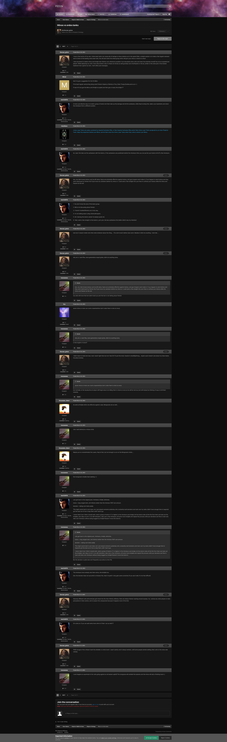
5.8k (64, 296)
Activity (101, 14)
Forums (61, 14)
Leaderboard (125, 14)
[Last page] (67, 46)
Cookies (66, 732)
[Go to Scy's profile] (64, 312)
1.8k (65, 419)
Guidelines (113, 14)
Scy (64, 304)
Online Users (91, 14)
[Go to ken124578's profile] (64, 108)
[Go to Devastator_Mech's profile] (64, 409)
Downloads (71, 14)
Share (153, 31)
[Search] (170, 6)
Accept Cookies (152, 738)
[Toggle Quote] (76, 283)
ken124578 (64, 99)
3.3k (64, 118)
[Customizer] (170, 14)
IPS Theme (58, 730)
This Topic (163, 6)
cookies (66, 738)
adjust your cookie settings (108, 738)
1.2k (65, 95)
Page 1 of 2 (74, 46)
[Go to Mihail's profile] (64, 85)
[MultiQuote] (74, 73)
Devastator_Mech (64, 400)
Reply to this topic (162, 38)
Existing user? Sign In (153, 14)
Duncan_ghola (68, 30)
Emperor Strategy (78, 32)
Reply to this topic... (73, 713)
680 (65, 70)
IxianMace (64, 126)
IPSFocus (65, 730)
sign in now (95, 704)
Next (63, 46)
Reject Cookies (165, 738)
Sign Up (164, 14)
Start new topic (146, 38)
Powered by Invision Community (164, 731)
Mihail (64, 77)
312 (65, 322)
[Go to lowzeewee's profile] (64, 286)
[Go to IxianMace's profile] (64, 134)
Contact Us (60, 732)
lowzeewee (64, 278)
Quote (78, 73)
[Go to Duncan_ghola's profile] (59, 31)
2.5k (64, 144)
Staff (80, 14)
